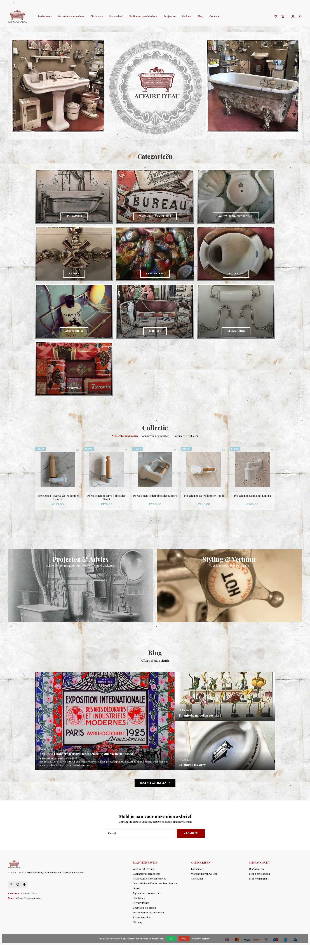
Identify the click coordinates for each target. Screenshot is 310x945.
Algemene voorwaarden (147, 893)
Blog (200, 16)
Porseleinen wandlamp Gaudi (252, 495)
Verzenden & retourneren (148, 912)
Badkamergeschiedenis (143, 16)
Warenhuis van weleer (71, 16)
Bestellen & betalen (144, 907)
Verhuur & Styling (143, 869)
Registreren (256, 869)
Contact (214, 16)
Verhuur (187, 16)
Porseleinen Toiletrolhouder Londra (106, 495)
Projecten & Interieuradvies (149, 878)
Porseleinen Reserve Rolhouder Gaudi (58, 497)
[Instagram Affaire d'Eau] (18, 884)
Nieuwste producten (125, 436)
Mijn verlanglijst (259, 878)
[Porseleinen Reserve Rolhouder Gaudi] (58, 469)
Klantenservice (142, 917)
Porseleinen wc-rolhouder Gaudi (155, 495)
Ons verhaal (116, 16)
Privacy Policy (141, 902)
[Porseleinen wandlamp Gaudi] (252, 469)
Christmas (96, 16)
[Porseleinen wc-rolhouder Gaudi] (155, 469)
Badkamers (45, 16)
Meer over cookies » (201, 939)
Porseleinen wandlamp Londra (203, 495)
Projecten (170, 16)
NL (14, 3)
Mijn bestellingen (259, 873)
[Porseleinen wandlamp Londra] (203, 469)
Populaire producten (185, 436)
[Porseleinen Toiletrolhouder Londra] (106, 469)
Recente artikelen (153, 782)
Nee (184, 939)
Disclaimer (139, 898)
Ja (171, 939)
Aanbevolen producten (155, 436)
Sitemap (137, 922)
